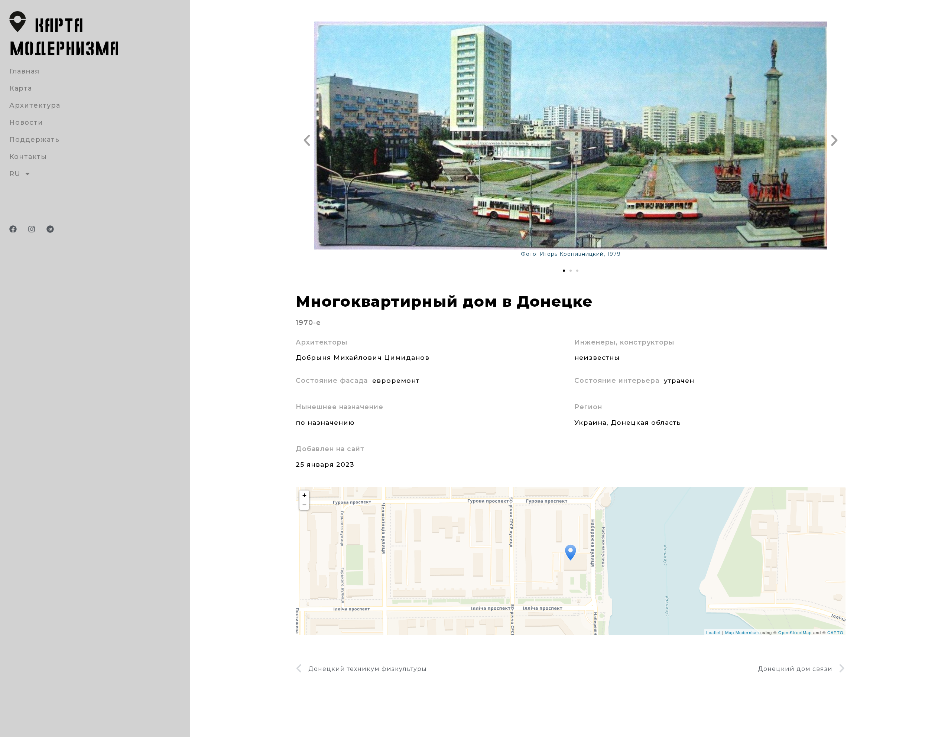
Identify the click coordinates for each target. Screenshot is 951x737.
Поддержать (34, 140)
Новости (26, 122)
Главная (24, 71)
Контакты (28, 157)
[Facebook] (13, 229)
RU (14, 174)
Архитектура (34, 105)
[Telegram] (50, 229)
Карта (20, 88)
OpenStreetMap (795, 632)
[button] (306, 140)
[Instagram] (31, 229)
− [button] (304, 505)
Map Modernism (742, 632)
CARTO (835, 632)
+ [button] (304, 495)
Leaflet (713, 632)
